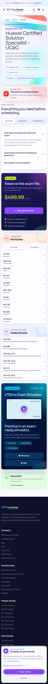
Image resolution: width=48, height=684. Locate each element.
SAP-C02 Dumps (7, 621)
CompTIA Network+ (8, 578)
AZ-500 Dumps (7, 641)
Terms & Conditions (9, 558)
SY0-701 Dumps (7, 617)
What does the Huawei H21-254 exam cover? (20, 134)
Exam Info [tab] (22, 121)
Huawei (14, 20)
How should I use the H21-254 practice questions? (20, 154)
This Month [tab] (34, 247)
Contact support (16, 485)
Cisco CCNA (6, 585)
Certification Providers (10, 535)
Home (7, 20)
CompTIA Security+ (8, 570)
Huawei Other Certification (25, 78)
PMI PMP (4, 593)
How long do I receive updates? (17, 163)
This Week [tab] (13, 247)
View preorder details (25, 210)
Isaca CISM (5, 582)
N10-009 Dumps (7, 628)
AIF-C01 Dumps (7, 625)
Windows (25, 455)
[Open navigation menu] (4, 9)
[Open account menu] (43, 9)
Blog (3, 543)
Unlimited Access (8, 539)
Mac (25, 463)
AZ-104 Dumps (7, 613)
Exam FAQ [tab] (8, 121)
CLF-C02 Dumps (7, 605)
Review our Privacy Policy (12, 666)
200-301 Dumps (7, 609)
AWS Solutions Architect (10, 589)
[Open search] (34, 9)
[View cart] (38, 9)
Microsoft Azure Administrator (13, 574)
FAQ (2, 546)
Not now (24, 678)
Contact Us (5, 550)
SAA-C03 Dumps (7, 644)
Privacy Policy (6, 554)
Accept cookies (25, 672)
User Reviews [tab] (38, 121)
